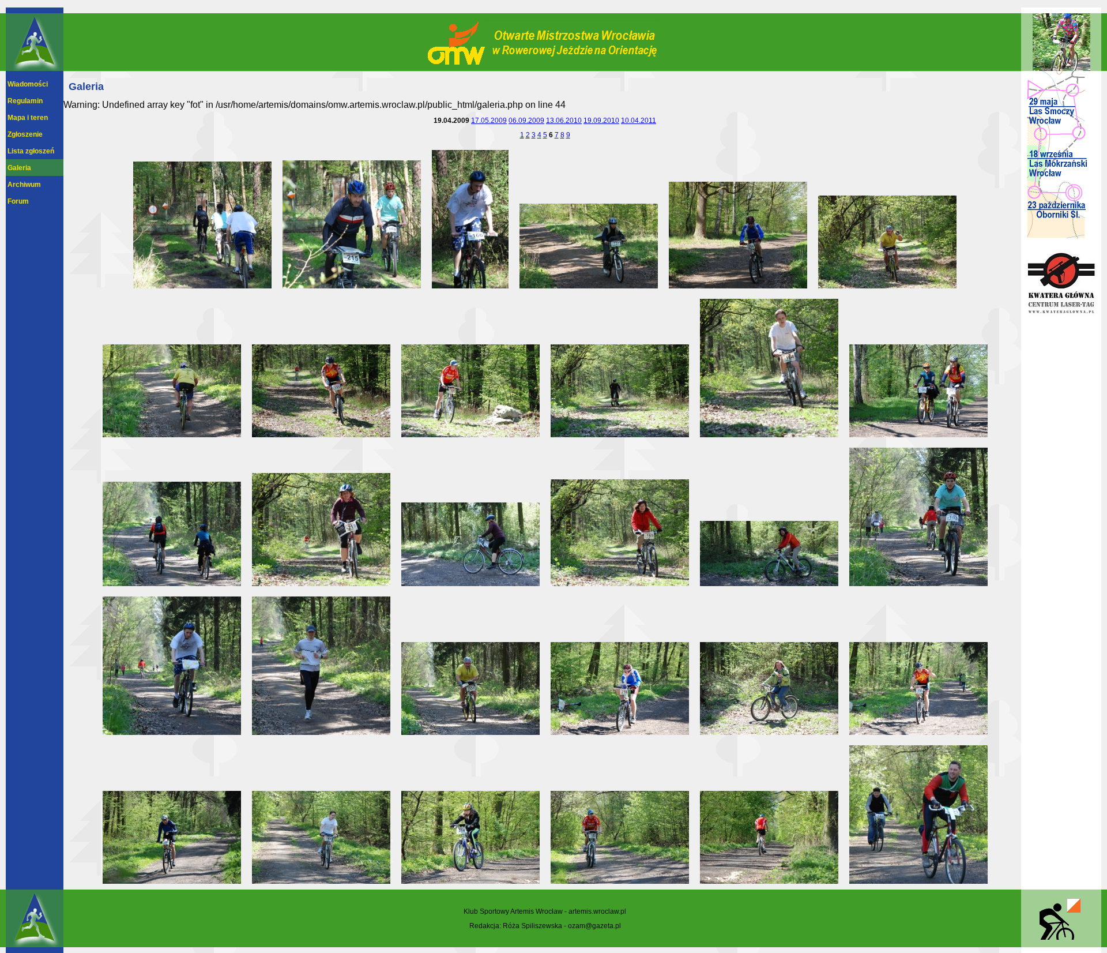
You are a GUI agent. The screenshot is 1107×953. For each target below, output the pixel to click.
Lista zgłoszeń (30, 151)
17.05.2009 (489, 120)
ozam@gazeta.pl (594, 925)
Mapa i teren (27, 117)
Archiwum (24, 184)
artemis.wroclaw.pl (597, 911)
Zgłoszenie (25, 134)
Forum (18, 201)
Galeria (19, 167)
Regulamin (25, 100)
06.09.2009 (526, 120)
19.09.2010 (601, 120)
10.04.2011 (638, 120)
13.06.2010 (564, 120)
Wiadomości (27, 84)
